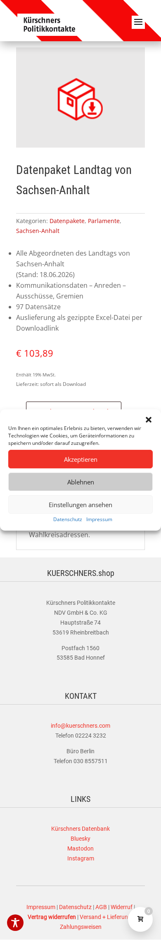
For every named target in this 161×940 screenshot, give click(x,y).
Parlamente (104, 221)
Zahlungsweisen (81, 927)
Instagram (80, 858)
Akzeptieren (80, 459)
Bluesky (80, 838)
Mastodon (80, 848)
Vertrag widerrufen (52, 917)
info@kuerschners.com (80, 725)
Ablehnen (80, 482)
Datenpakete (67, 221)
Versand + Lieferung (105, 917)
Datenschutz (67, 519)
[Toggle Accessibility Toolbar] (15, 923)
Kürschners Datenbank (80, 828)
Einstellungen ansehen (80, 505)
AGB (101, 907)
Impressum (99, 519)
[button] (148, 420)
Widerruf (122, 907)
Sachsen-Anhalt (37, 231)
